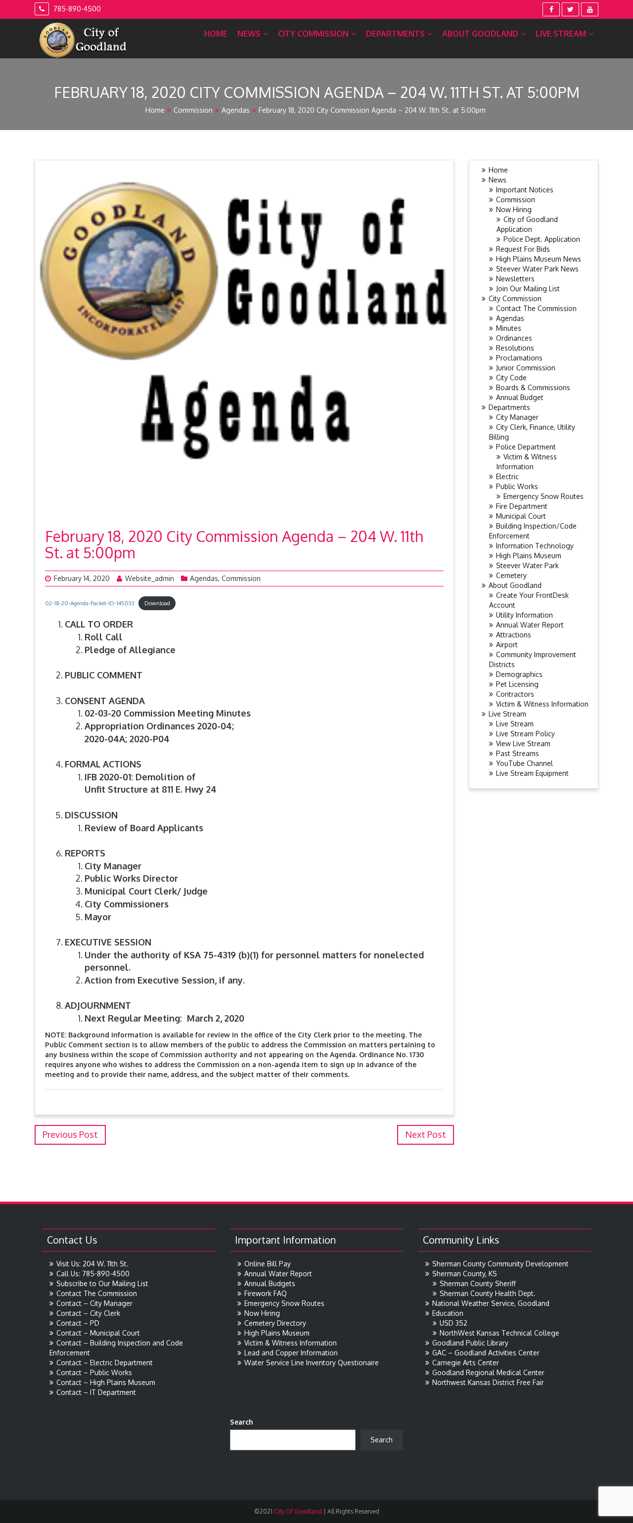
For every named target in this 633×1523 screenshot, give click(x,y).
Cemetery (511, 575)
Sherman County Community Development (500, 1263)
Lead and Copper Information (291, 1352)
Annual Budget (519, 397)
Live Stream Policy (525, 733)
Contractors (515, 694)
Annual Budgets (269, 1283)
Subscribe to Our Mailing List (102, 1283)
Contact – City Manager (94, 1303)
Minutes (508, 328)
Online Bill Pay (267, 1263)
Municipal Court (521, 516)
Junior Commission (525, 367)
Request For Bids (523, 249)
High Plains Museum (528, 555)
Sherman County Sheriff (478, 1283)
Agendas (236, 110)
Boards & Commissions (533, 387)
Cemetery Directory (275, 1323)
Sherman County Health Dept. (488, 1293)
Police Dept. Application (541, 239)
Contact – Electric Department (104, 1362)
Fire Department (521, 506)
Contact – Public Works (94, 1372)
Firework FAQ (265, 1293)
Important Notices (524, 189)
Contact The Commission (536, 308)
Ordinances (514, 338)
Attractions (513, 634)
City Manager (517, 417)
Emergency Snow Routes (543, 496)
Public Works (517, 486)
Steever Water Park (527, 565)
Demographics (519, 674)
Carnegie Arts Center (465, 1362)
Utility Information (524, 615)
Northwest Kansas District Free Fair (488, 1382)
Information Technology (535, 545)
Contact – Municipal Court (98, 1333)
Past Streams (517, 753)
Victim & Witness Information (542, 704)
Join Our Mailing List (528, 288)
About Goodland (480, 34)
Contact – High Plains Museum (105, 1382)
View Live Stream (523, 743)
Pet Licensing (517, 684)
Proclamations (519, 358)
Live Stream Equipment (532, 773)
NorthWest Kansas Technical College (499, 1333)
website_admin (149, 578)
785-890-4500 (76, 8)
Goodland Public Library (470, 1343)
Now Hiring (514, 209)
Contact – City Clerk (88, 1313)
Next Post (425, 1134)
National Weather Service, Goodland (490, 1303)
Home (215, 34)
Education (447, 1313)
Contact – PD (77, 1323)
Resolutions (515, 348)
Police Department (526, 447)
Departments (395, 34)
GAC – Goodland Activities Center (486, 1352)
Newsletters (515, 278)
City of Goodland (297, 1511)
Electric (507, 476)
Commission (193, 110)
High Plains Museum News (538, 259)
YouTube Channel (524, 763)
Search (241, 1422)
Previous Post (70, 1134)
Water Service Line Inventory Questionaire (311, 1362)
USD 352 (453, 1323)
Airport (507, 644)
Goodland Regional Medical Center (488, 1372)
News (249, 34)
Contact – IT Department (96, 1392)
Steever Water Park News (537, 269)
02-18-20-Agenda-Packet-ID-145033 (90, 603)
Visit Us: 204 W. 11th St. (92, 1263)
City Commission (313, 34)
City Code (511, 377)
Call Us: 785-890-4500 (93, 1273)
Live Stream (561, 34)
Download (157, 603)
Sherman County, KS (464, 1273)
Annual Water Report (530, 625)
